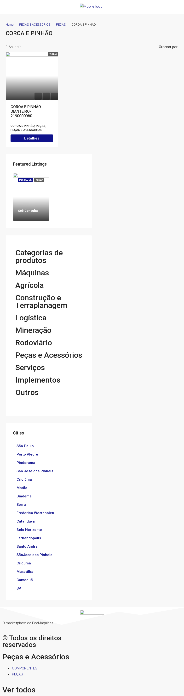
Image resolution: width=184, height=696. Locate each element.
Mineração (33, 330)
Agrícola (29, 285)
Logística (30, 317)
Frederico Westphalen (35, 513)
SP (19, 588)
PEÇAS (61, 24)
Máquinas (32, 272)
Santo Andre (27, 546)
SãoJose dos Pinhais (34, 555)
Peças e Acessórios (48, 355)
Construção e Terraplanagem (41, 301)
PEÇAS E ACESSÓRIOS (34, 24)
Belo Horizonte (29, 530)
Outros (27, 392)
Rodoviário (33, 342)
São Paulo (25, 446)
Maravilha (25, 571)
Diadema (24, 496)
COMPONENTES (24, 668)
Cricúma (24, 563)
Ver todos (18, 689)
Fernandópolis (29, 538)
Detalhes (31, 138)
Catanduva (26, 521)
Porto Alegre (27, 454)
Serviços (30, 367)
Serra (21, 504)
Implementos (37, 379)
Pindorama (26, 463)
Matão (22, 488)
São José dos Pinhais (35, 471)
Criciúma (24, 479)
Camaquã (25, 580)
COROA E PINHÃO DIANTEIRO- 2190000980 (26, 111)
